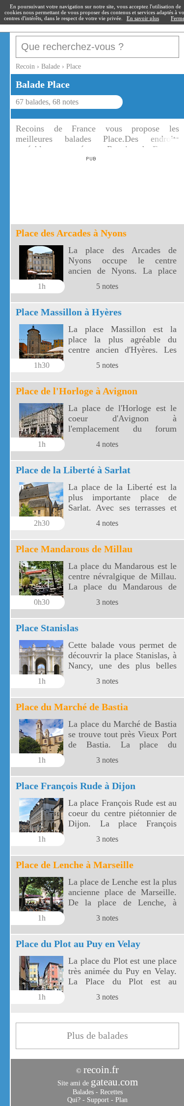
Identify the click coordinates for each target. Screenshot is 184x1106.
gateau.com (114, 1082)
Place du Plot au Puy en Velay (78, 943)
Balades (83, 1092)
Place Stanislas (47, 627)
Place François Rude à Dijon (75, 785)
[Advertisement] (89, 187)
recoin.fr (101, 1070)
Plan (121, 1100)
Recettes (111, 1092)
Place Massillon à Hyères (69, 312)
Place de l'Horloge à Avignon (76, 391)
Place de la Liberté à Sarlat (73, 469)
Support (98, 1100)
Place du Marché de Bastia (72, 706)
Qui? (73, 1100)
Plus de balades (97, 1035)
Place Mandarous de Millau (74, 548)
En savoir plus (143, 18)
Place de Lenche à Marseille (74, 864)
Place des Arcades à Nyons (71, 233)
